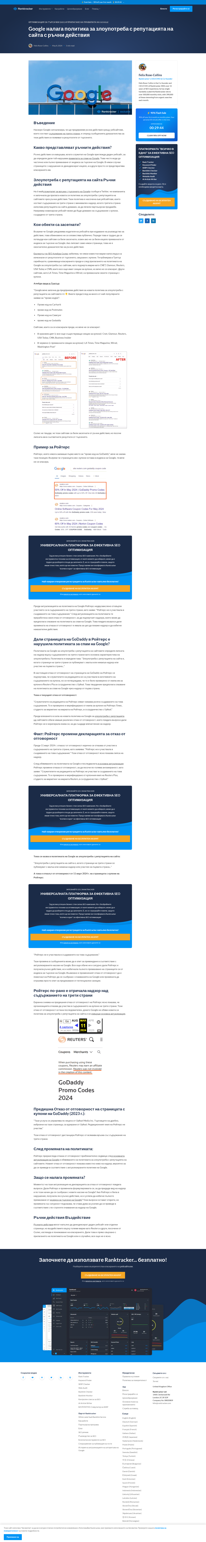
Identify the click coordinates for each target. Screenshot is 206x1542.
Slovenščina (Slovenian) (132, 1509)
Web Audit (82, 1388)
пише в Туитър (51, 283)
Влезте (163, 9)
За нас (155, 1381)
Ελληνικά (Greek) (129, 1475)
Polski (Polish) (128, 1444)
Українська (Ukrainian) (132, 1513)
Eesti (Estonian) (128, 1479)
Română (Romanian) (130, 1502)
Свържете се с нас (161, 1377)
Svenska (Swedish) (129, 1452)
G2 (70, 1377)
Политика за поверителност (134, 1380)
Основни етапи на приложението (130, 1403)
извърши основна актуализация (108, 1013)
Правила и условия (130, 1376)
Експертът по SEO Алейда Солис (51, 253)
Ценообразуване (74, 9)
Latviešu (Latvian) (129, 1498)
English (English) (129, 1418)
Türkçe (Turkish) (129, 1456)
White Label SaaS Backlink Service (92, 1417)
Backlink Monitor (85, 1395)
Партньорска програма (88, 1424)
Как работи (59, 9)
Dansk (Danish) (128, 1471)
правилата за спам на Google (84, 158)
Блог (87, 9)
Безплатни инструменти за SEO (92, 1440)
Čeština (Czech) (128, 1467)
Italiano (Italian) (129, 1433)
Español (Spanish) (129, 1425)
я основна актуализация (110, 763)
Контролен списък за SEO (89, 1399)
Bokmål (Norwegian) (130, 1521)
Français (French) (129, 1429)
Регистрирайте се (181, 9)
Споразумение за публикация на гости (95, 1444)
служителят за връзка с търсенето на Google (66, 191)
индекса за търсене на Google (66, 1199)
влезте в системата (71, 594)
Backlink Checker (85, 1392)
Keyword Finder (85, 1380)
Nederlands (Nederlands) (132, 1441)
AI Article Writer (85, 1403)
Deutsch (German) (130, 1422)
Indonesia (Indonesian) (131, 1490)
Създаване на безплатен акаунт (80, 588)
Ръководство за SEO (87, 1436)
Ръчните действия (43, 1224)
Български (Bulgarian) (131, 1464)
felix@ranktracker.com (162, 1403)
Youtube (32, 1377)
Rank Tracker (83, 1376)
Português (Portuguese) (132, 1448)
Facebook (23, 1377)
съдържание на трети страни (64, 133)
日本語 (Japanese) (129, 1437)
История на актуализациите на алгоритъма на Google (98, 1448)
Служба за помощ (130, 1408)
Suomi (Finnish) (128, 1483)
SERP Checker (84, 1384)
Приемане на (13, 1537)
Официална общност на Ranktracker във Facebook (42, 1377)
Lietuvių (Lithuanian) (130, 1494)
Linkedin (60, 1377)
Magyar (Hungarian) (130, 1486)
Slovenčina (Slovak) (130, 1505)
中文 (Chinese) (128, 1460)
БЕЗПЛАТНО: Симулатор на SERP (93, 1407)
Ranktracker (23, 8)
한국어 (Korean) (129, 1517)
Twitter (51, 1377)
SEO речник (83, 1432)
